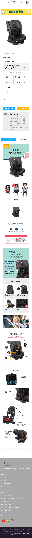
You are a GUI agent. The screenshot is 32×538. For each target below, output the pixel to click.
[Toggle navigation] (4, 2)
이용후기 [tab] (23, 139)
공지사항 (3, 478)
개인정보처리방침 (5, 484)
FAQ (2, 487)
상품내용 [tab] (8, 139)
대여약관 (3, 481)
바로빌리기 (10, 108)
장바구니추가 (24, 108)
